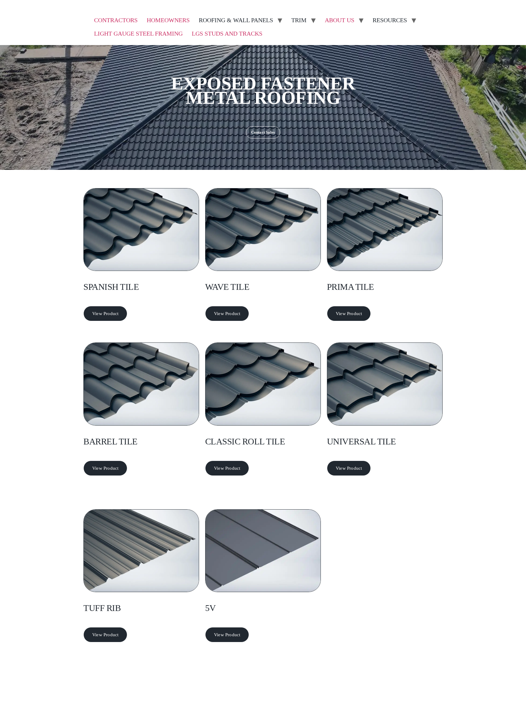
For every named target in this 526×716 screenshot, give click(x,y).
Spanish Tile (111, 287)
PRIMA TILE (350, 287)
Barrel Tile (110, 441)
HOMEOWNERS (168, 20)
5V (210, 608)
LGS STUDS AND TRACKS (227, 33)
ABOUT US (339, 20)
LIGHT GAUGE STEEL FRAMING (138, 33)
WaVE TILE (227, 287)
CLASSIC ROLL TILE (245, 441)
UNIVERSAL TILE (361, 441)
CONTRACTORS (116, 20)
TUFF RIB (102, 608)
